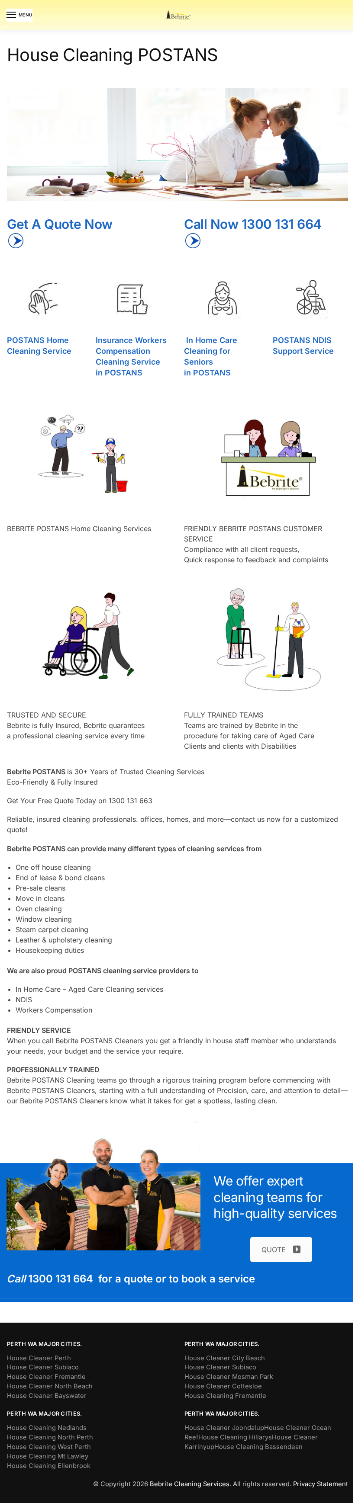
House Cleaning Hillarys (235, 1437)
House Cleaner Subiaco (43, 1367)
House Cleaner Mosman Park (228, 1377)
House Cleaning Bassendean (258, 1447)
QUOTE (273, 1249)
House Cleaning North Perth (50, 1437)
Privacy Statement (320, 1484)
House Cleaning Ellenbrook (48, 1466)
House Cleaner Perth (39, 1358)
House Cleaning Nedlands (47, 1428)
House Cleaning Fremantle (225, 1396)
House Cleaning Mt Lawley (47, 1456)
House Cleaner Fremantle (46, 1377)
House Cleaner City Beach (224, 1358)
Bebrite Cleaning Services (189, 1484)
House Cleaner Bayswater (47, 1396)
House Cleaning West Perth (49, 1447)
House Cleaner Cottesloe (223, 1386)
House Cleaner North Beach (50, 1386)
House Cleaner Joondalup (224, 1428)
